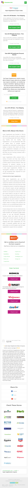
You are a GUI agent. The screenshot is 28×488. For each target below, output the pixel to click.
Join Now (14, 98)
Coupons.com (18, 251)
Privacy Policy (4, 485)
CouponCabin (6, 261)
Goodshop (17, 254)
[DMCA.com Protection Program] (14, 482)
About (3, 484)
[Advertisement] (14, 326)
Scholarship (11, 484)
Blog (15, 484)
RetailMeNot (6, 254)
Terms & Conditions (21, 484)
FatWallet (5, 251)
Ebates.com (6, 259)
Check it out (14, 279)
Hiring (7, 484)
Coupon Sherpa (7, 256)
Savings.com (17, 259)
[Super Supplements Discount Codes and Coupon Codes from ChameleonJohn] (7, 2)
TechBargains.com (19, 256)
